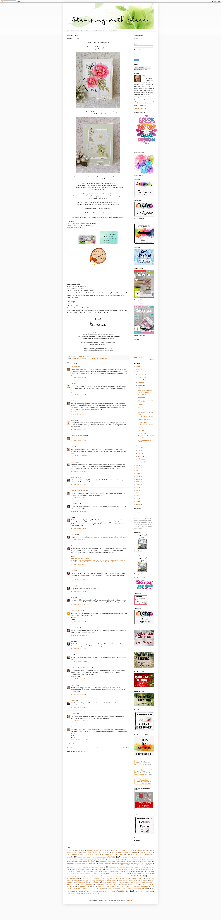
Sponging (69, 884)
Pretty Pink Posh (106, 878)
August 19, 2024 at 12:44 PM (79, 471)
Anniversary (146, 850)
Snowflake (130, 882)
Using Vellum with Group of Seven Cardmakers (145, 391)
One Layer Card (111, 873)
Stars (141, 884)
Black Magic (115, 852)
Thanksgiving (144, 886)
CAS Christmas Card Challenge (90, 854)
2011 (137, 498)
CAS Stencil (119, 854)
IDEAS (88, 358)
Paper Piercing (149, 873)
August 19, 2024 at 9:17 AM (78, 429)
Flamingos (140, 428)
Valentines (80, 891)
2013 (137, 493)
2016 (137, 485)
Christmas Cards (126, 857)
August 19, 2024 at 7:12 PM (78, 604)
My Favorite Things (82, 873)
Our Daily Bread (135, 873)
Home (67, 30)
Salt (150, 880)
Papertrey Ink (96, 876)
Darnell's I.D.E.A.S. (73, 225)
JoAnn (73, 571)
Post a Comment (73, 744)
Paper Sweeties (80, 876)
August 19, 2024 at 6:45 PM (78, 580)
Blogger (129, 900)
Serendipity (70, 882)
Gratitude (116, 865)
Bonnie (146, 76)
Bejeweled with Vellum (144, 388)
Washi (100, 891)
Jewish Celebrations (86, 869)
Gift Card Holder (95, 865)
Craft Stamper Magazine (139, 859)
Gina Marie (103, 865)
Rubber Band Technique (98, 880)
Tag (93, 886)
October (140, 380)
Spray (76, 884)
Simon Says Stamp (103, 358)
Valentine (72, 891)
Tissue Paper (102, 888)
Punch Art (141, 878)
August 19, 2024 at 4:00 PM (78, 564)
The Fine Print (85, 30)
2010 (137, 501)
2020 (137, 473)
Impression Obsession (98, 867)
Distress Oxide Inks (132, 861)
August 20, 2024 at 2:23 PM (78, 648)
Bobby (73, 420)
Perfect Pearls (150, 876)
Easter (149, 861)
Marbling (86, 871)
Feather (151, 863)
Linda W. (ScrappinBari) (78, 491)
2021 (137, 471)
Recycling (76, 880)
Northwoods (102, 873)
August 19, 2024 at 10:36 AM (79, 440)
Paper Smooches (71, 876)
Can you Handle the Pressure (79, 358)
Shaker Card (79, 882)
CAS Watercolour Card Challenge (138, 854)
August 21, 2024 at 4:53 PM (78, 694)
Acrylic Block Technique (92, 850)
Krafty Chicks (94, 358)
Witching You (141, 397)
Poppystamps (94, 878)
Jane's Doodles (76, 869)
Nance (73, 597)
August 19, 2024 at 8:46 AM (78, 395)
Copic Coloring (113, 859)
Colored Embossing (77, 859)
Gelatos (69, 865)
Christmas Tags (138, 857)
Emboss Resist (70, 863)
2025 (137, 369)
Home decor (72, 867)
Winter (77, 893)
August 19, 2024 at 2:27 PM (78, 511)
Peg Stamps (126, 876)
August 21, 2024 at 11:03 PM (79, 707)
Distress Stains (143, 861)
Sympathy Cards (84, 886)
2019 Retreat (75, 30)
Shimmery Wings (142, 422)
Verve (87, 891)
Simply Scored (107, 882)
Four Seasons (105, 560)
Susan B (73, 685)
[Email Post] (88, 356)
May (139, 450)
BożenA (73, 727)
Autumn (77, 852)
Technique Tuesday (123, 886)
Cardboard (80, 857)
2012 (137, 496)
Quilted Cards (149, 878)
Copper (122, 859)
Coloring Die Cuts (89, 859)
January (140, 462)
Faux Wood (144, 863)
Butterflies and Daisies (144, 419)
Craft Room (128, 859)
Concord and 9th (101, 859)
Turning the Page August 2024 (144, 441)
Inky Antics (144, 867)
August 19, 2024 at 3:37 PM (78, 540)
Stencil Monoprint (149, 884)
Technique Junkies (111, 886)
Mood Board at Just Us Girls (145, 417)
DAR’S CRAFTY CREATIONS (80, 558)
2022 (137, 468)
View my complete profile (141, 108)
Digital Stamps (102, 861)
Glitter (110, 865)
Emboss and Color (82, 863)
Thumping (84, 888)
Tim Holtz (92, 888)
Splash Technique (140, 882)
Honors (115, 30)
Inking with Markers (132, 867)
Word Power (101, 562)
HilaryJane (74, 477)
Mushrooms (141, 430)
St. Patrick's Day (90, 884)
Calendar (70, 857)
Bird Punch (106, 852)
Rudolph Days (142, 880)
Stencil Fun (122, 560)
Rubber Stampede (123, 880)
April (139, 453)
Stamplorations (133, 884)
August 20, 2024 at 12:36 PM (79, 635)
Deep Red (82, 861)
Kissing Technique (117, 869)
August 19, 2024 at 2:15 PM (78, 498)
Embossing (92, 863)
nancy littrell (74, 628)
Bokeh (136, 852)
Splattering (149, 882)
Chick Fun (140, 404)
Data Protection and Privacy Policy (101, 30)
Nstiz (72, 641)
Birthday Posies (142, 433)
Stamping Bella (123, 884)
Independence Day (113, 867)
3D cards (69, 850)
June (139, 448)
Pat (72, 517)
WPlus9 (93, 891)
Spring (81, 884)
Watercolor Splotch (109, 891)
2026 (137, 366)
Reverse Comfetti (85, 880)
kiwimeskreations (76, 611)
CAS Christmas (72, 854)
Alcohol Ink (114, 850)
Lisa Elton (74, 534)
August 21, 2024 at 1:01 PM (78, 679)
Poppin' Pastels (84, 878)
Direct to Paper (111, 861)
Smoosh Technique (119, 882)
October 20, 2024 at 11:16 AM (79, 740)
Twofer (146, 888)
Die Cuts (91, 861)
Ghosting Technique (83, 865)
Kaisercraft (108, 869)
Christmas (111, 856)
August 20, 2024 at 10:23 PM (79, 661)
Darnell (73, 462)
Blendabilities (123, 852)
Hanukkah (132, 865)
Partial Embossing (107, 876)
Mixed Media (70, 873)
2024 (137, 372)
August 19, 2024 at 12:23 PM (79, 456)
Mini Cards (150, 871)
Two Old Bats (88, 562)
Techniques (135, 886)
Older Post (126, 748)
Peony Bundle (141, 407)
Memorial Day (113, 871)
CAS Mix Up (107, 854)
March (140, 456)
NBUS (93, 873)
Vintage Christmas (143, 395)
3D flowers (75, 850)
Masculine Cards (95, 871)
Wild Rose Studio (149, 891)
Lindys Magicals (144, 869)
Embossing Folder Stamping (105, 863)
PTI (142, 873)
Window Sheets (70, 893)
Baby (84, 852)
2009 (137, 504)
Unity (152, 888)
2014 (137, 490)
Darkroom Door (150, 859)
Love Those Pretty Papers (112, 562)
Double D (98, 560)
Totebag (109, 888)
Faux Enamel (116, 863)
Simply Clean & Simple (77, 562)
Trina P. (73, 700)
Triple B (95, 562)
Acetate (82, 850)
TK (72, 654)
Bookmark (142, 852)
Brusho (150, 852)
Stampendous (100, 884)
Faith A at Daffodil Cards (78, 435)
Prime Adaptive (125, 878)
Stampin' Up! (110, 884)
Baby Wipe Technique (94, 852)
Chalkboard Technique (100, 857)
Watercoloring (122, 890)
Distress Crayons (121, 861)
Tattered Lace (101, 886)
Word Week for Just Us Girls (145, 425)
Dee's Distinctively (73, 861)
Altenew (136, 850)
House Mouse (85, 867)
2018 (137, 479)
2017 (137, 482)
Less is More (127, 869)
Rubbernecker (132, 880)
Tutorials (115, 888)
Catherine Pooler (88, 857)
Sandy (73, 401)
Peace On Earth (114, 560)
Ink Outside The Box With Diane (80, 668)
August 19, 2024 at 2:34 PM (78, 528)
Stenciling (72, 886)
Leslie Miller (74, 504)
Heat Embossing (141, 865)
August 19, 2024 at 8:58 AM (78, 414)
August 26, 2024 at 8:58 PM (78, 721)
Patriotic (119, 876)
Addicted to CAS (104, 850)
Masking (105, 871)
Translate (147, 69)
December (141, 374)
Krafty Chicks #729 (73, 228)
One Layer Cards (124, 873)
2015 (137, 487)
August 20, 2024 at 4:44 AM (78, 622)
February (140, 459)
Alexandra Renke (125, 850)
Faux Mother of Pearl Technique (130, 863)
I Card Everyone (76, 384)
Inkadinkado (122, 867)
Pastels (114, 876)
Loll (72, 447)
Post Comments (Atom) (80, 751)
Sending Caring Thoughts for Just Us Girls (146, 401)
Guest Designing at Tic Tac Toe (145, 413)
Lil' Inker (135, 869)
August (140, 385)
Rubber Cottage (111, 880)
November (141, 377)
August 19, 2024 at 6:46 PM (78, 591)
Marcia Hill (74, 367)
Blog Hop (131, 852)
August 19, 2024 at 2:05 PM (78, 484)
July (139, 445)
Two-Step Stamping (138, 888)
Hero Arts (151, 865)
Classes (147, 857)
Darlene (73, 546)
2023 (137, 465)
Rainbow (69, 880)
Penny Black (136, 875)
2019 (137, 476)
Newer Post (70, 748)
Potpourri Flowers (142, 410)
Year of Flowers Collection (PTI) (89, 893)
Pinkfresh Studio (73, 878)
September (141, 382)
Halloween (124, 865)
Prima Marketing (115, 878)
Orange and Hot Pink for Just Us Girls (146, 436)
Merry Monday (138, 871)
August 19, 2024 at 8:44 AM (78, 378)
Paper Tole (88, 876)
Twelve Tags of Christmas (125, 888)
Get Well (75, 865)
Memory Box (123, 871)
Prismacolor (133, 878)
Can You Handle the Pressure (76, 223)
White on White (138, 891)
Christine (73, 714)
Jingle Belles (97, 869)
